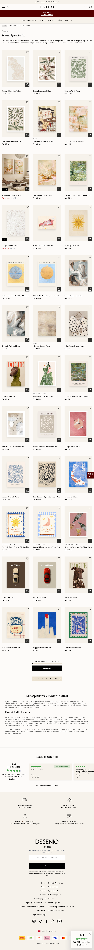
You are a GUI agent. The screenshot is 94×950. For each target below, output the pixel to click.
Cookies (51, 899)
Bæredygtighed (40, 899)
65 (56, 678)
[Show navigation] (3, 7)
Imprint (43, 891)
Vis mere (47, 668)
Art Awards (41, 911)
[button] (81, 939)
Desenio (53, 943)
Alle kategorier (28, 20)
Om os (43, 883)
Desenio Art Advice (55, 883)
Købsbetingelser (54, 895)
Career (43, 895)
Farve (41, 20)
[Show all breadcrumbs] (4, 26)
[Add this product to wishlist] (27, 52)
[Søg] (8, 7)
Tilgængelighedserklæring (36, 903)
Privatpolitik (46, 871)
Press (43, 887)
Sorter (67, 20)
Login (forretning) (39, 915)
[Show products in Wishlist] (85, 7)
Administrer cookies (56, 911)
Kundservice (53, 887)
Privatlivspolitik (54, 903)
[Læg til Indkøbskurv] (27, 85)
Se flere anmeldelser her (47, 785)
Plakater (13, 26)
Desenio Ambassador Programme (33, 907)
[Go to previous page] (34, 679)
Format (50, 20)
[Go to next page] (60, 679)
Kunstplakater (24, 26)
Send (47, 866)
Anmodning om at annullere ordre (61, 907)
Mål (59, 20)
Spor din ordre (53, 891)
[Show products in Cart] (90, 7)
